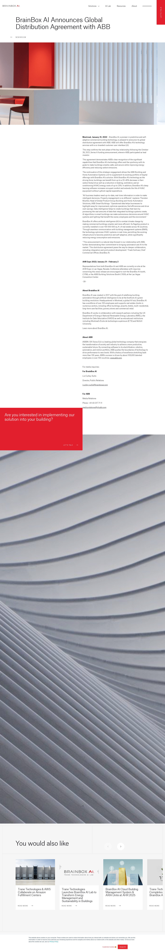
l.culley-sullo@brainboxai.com (95, 384)
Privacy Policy (54, 941)
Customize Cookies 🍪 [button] (109, 947)
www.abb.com (116, 357)
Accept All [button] (123, 947)
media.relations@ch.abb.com (94, 407)
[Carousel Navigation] (114, 846)
